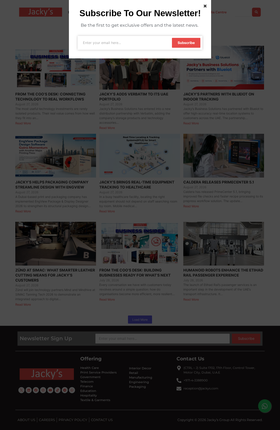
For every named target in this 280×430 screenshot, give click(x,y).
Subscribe (186, 43)
